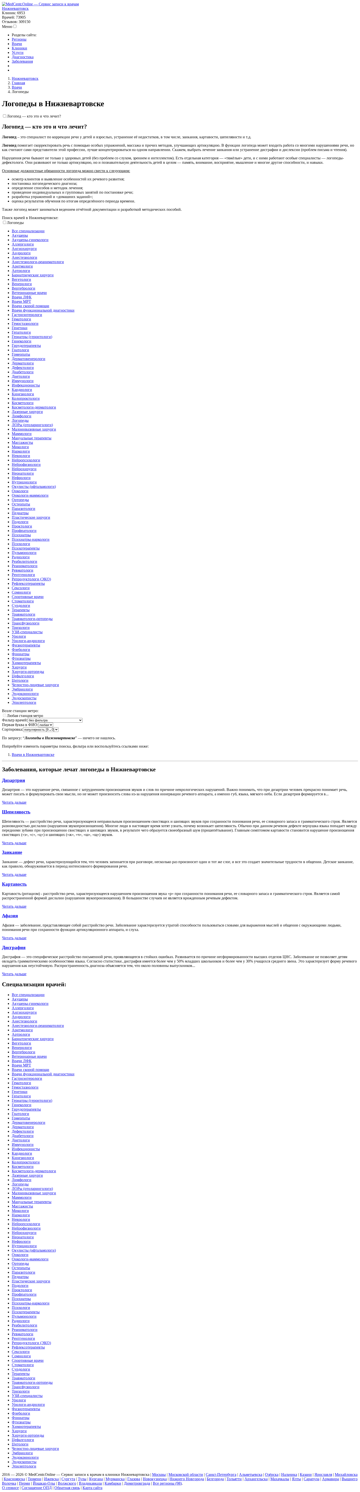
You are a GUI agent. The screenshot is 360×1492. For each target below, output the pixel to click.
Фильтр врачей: (15, 720)
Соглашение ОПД (37, 1488)
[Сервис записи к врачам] (40, 4)
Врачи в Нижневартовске (33, 754)
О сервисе (10, 1488)
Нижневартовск (15, 8)
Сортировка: (12, 729)
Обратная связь (67, 1488)
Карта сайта (92, 1488)
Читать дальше (14, 802)
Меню (7, 26)
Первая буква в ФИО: (20, 725)
